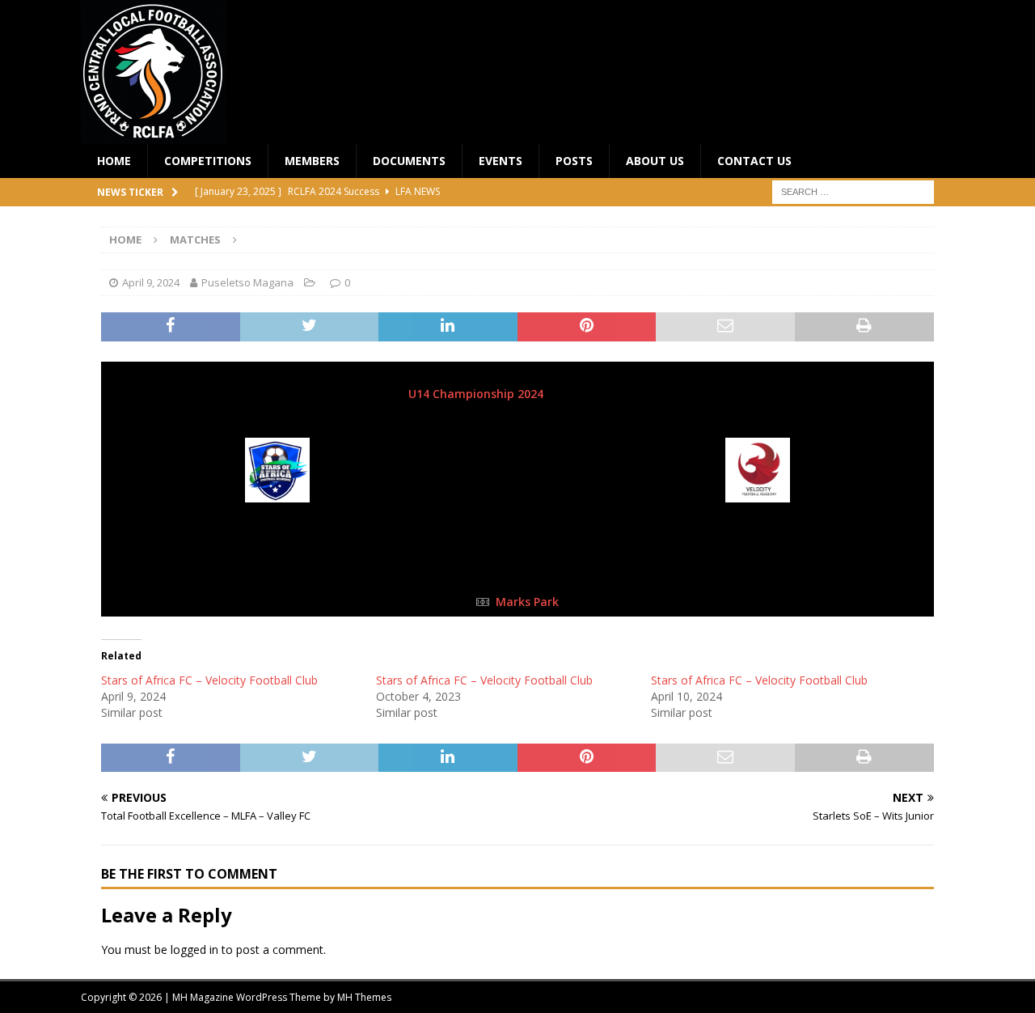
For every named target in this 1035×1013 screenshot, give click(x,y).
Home (114, 160)
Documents (409, 160)
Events (500, 160)
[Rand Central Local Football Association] (153, 134)
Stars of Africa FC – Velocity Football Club (209, 680)
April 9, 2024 (151, 282)
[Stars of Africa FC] (277, 491)
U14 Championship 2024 (477, 393)
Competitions (207, 160)
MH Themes (364, 997)
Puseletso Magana (247, 282)
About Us (655, 160)
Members (312, 160)
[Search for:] (853, 191)
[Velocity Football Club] (758, 491)
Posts (574, 160)
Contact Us (754, 160)
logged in (194, 949)
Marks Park (527, 601)
